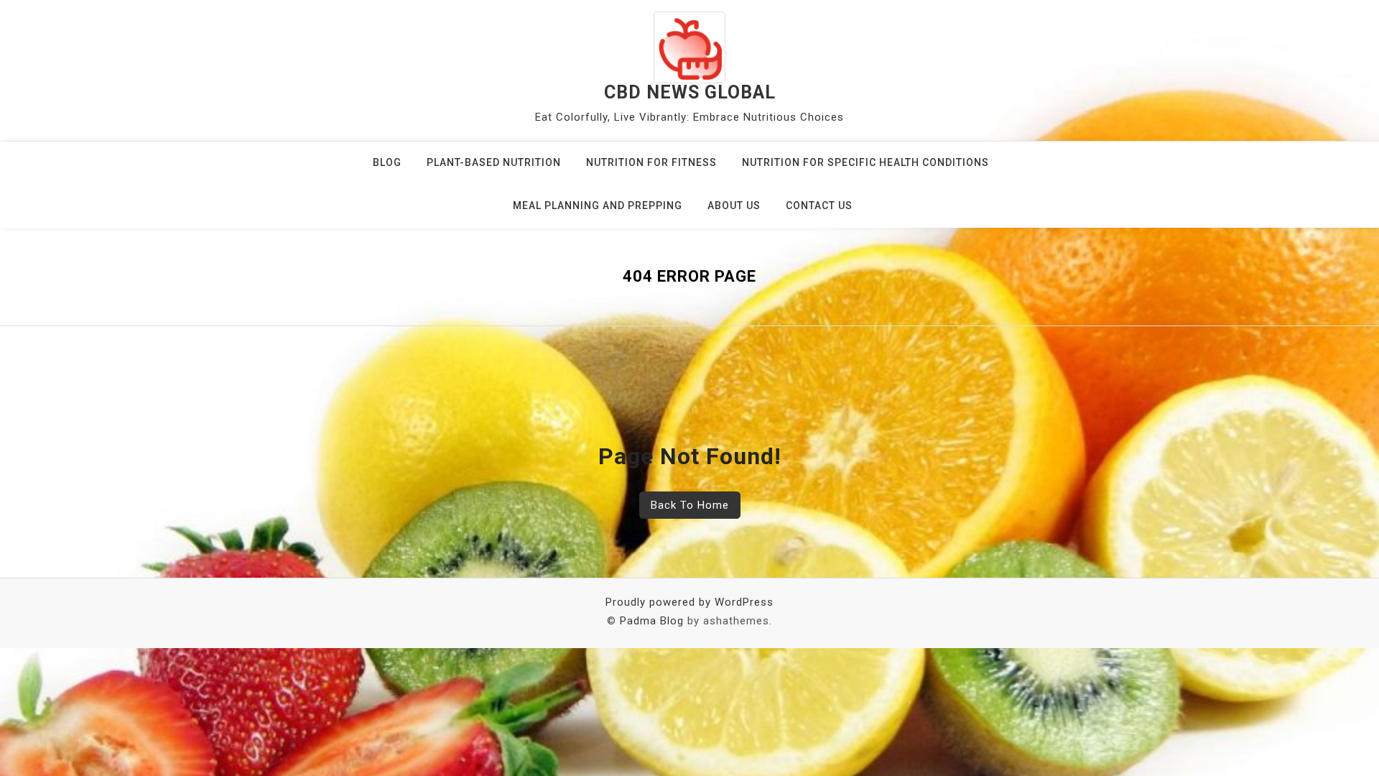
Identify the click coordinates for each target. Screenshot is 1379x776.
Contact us (819, 205)
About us (734, 205)
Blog (387, 162)
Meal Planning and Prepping (597, 205)
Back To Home (690, 505)
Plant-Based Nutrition (494, 162)
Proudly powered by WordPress (689, 602)
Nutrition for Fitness (651, 162)
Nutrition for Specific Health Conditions (865, 162)
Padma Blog (652, 620)
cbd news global (690, 92)
